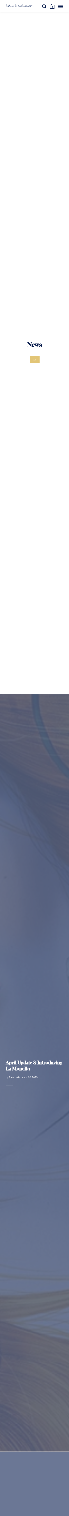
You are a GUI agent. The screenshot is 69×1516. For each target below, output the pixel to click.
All (34, 359)
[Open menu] (60, 6)
